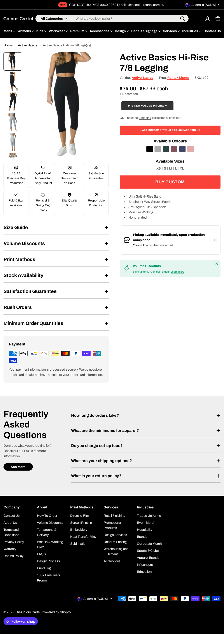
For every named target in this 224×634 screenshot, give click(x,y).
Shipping (145, 117)
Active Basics (27, 45)
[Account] (207, 18)
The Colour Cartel (27, 612)
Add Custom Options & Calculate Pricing (170, 130)
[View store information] (215, 240)
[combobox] (112, 18)
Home (8, 45)
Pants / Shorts (178, 77)
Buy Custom (170, 182)
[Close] (216, 263)
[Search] (182, 18)
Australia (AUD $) (203, 5)
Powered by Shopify (56, 612)
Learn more (177, 271)
